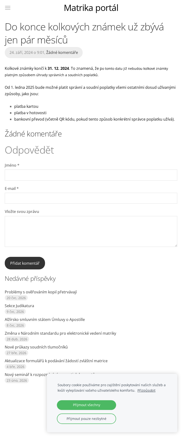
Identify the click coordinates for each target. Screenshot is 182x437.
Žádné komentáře (62, 52)
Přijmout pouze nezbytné (86, 418)
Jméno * (12, 165)
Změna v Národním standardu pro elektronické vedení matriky (60, 333)
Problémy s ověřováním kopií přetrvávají (41, 292)
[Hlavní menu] (7, 7)
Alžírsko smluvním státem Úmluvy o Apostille (45, 319)
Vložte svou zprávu (22, 211)
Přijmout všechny (86, 405)
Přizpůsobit (146, 390)
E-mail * (12, 188)
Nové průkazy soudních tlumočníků (36, 347)
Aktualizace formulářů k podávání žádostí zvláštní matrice (56, 360)
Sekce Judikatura (19, 305)
